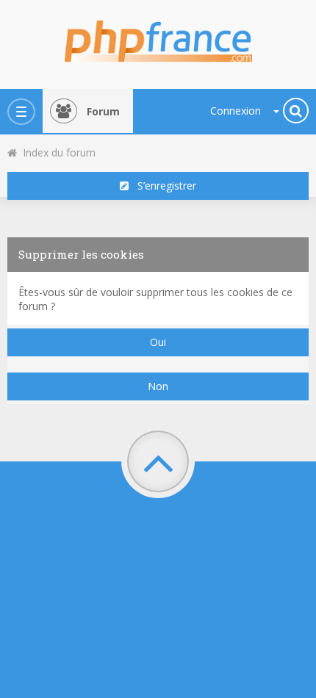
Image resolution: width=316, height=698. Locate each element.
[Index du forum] (158, 36)
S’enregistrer (162, 186)
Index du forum (56, 152)
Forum (103, 111)
